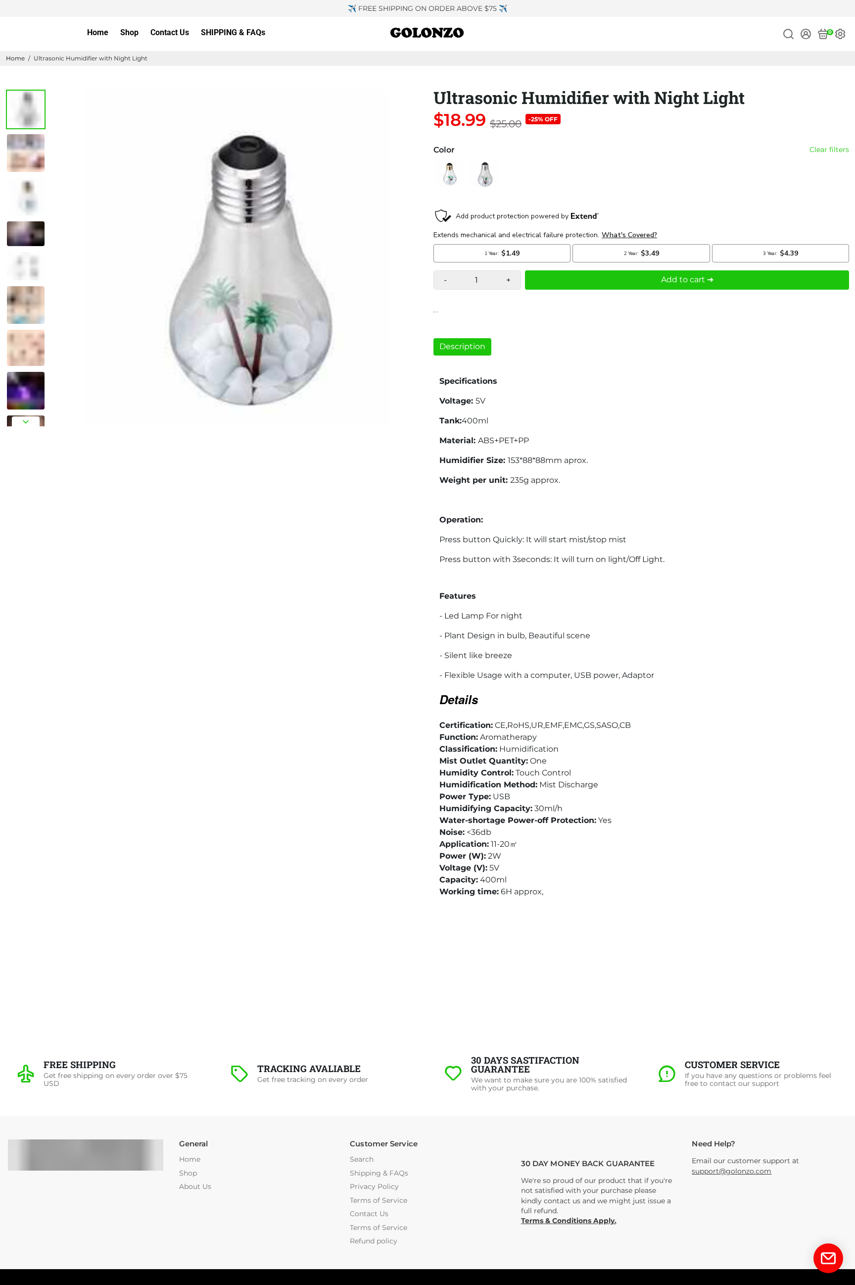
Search (362, 1159)
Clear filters (829, 150)
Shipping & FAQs (379, 1173)
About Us (195, 1186)
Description (462, 346)
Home (97, 32)
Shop (129, 32)
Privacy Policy (374, 1186)
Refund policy (373, 1241)
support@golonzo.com (731, 1171)
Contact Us (169, 32)
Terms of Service (378, 1200)
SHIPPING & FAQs (233, 32)
